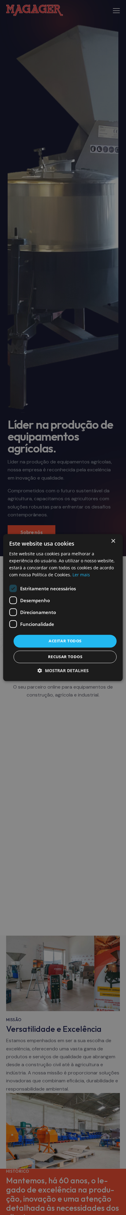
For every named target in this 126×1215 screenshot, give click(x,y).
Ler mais (81, 575)
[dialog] (63, 607)
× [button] (113, 541)
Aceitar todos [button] (65, 641)
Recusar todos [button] (65, 656)
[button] (63, 670)
